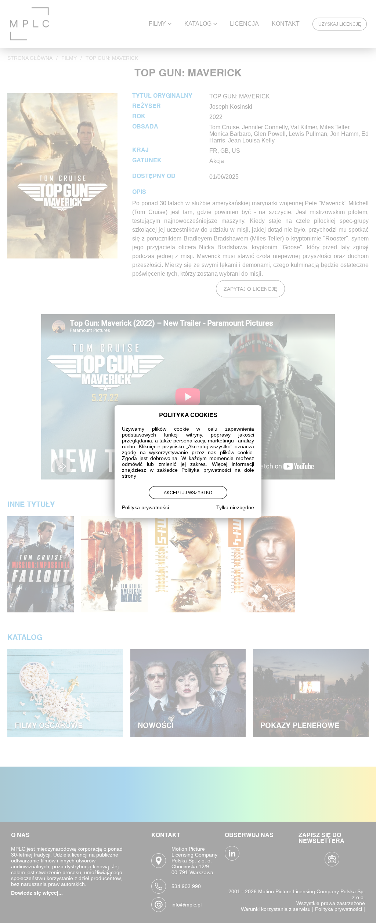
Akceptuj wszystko (188, 492)
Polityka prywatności (145, 507)
